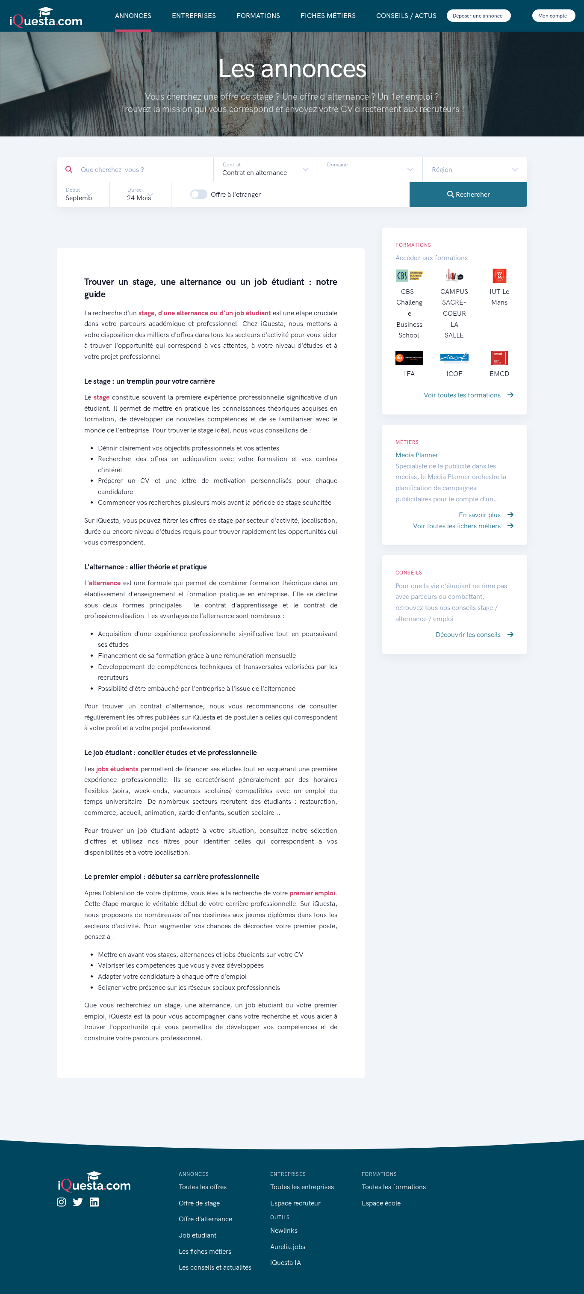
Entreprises (194, 16)
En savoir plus (480, 515)
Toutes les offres (203, 1187)
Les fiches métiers (205, 1251)
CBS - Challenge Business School (409, 313)
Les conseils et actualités (215, 1267)
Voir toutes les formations (463, 395)
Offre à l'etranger (236, 194)
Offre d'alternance (205, 1219)
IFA (409, 374)
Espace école (381, 1203)
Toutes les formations (394, 1187)
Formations (258, 16)
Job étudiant (197, 1235)
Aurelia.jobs (287, 1247)
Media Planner (416, 455)
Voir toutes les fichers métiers (457, 526)
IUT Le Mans (499, 296)
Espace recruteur (295, 1203)
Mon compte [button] (553, 16)
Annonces (133, 16)
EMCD (499, 374)
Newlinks (284, 1230)
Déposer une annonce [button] (478, 16)
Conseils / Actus (406, 16)
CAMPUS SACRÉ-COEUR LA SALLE (454, 313)
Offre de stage (199, 1203)
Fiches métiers (328, 16)
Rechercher (472, 194)
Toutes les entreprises (302, 1187)
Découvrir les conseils (469, 635)
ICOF (454, 374)
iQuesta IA (285, 1262)
